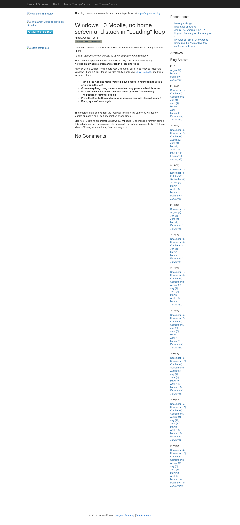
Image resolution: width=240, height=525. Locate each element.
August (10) (176, 416)
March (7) (175, 341)
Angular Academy (125, 515)
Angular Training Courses (77, 4)
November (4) (177, 275)
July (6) (174, 466)
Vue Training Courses (106, 4)
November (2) (177, 133)
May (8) (174, 426)
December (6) (177, 357)
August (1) (175, 70)
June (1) (174, 103)
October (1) (176, 93)
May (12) (175, 472)
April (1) (174, 337)
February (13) (177, 482)
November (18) (178, 407)
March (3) (175, 73)
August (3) (175, 139)
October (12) (177, 245)
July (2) (174, 288)
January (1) (176, 261)
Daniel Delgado (143, 71)
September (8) (177, 179)
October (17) (177, 456)
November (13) (178, 361)
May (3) (174, 294)
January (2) (176, 304)
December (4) (177, 129)
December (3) (177, 238)
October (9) (176, 176)
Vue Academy (143, 515)
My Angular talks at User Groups (191, 39)
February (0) (176, 344)
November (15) (178, 453)
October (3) (176, 321)
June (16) (175, 469)
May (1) (174, 185)
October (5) (176, 278)
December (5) (177, 314)
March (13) (176, 152)
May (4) (174, 106)
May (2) (174, 146)
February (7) (176, 436)
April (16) (175, 430)
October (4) (176, 136)
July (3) (174, 215)
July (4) (174, 374)
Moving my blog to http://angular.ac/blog (185, 25)
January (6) (176, 159)
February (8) (176, 390)
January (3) (176, 79)
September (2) (177, 96)
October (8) (176, 364)
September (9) (177, 459)
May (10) (175, 380)
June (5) (174, 331)
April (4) (174, 109)
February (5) (176, 156)
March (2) (175, 113)
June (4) (174, 142)
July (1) (174, 99)
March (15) (176, 387)
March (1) (175, 255)
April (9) (174, 476)
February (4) (176, 116)
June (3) (174, 377)
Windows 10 (96, 41)
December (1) (177, 90)
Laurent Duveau (37, 3)
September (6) (177, 367)
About (56, 4)
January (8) (176, 393)
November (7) (177, 318)
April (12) (175, 383)
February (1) (176, 76)
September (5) (177, 281)
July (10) (174, 420)
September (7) (177, 324)
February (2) (176, 225)
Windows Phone (82, 41)
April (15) (175, 298)
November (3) (177, 172)
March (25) (176, 433)
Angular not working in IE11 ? (189, 29)
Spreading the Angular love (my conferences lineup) (190, 44)
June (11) (175, 423)
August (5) (175, 182)
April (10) (175, 149)
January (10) (177, 485)
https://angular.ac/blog (149, 13)
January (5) (176, 228)
